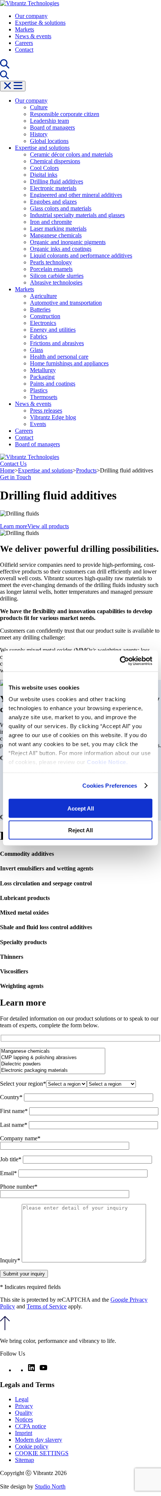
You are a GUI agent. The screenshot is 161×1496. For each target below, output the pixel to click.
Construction (45, 316)
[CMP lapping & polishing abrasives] (52, 1058)
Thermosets (43, 397)
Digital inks (43, 174)
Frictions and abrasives (57, 343)
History (39, 134)
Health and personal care (59, 356)
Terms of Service (47, 1306)
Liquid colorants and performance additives (81, 255)
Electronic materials (53, 188)
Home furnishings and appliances (69, 363)
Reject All (80, 830)
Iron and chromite (51, 222)
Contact (24, 49)
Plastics (39, 390)
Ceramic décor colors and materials (71, 154)
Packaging (42, 377)
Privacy (24, 1406)
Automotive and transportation (66, 302)
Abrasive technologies (56, 282)
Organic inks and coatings (60, 249)
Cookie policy (31, 1446)
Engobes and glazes (53, 201)
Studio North (50, 1486)
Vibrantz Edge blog (53, 417)
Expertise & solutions (40, 22)
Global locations (49, 141)
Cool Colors (44, 168)
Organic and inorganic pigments (68, 242)
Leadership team (49, 121)
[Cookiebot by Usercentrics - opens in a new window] (119, 661)
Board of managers (52, 127)
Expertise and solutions (42, 148)
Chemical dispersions (55, 161)
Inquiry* (11, 1260)
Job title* (11, 1159)
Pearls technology (51, 262)
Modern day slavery (38, 1439)
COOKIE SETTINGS (42, 1453)
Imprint (23, 1433)
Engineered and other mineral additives (76, 195)
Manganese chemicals (56, 235)
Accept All (80, 808)
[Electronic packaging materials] (52, 1070)
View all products (48, 526)
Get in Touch (15, 477)
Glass (36, 350)
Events (38, 424)
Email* (9, 1173)
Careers (24, 43)
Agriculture (43, 296)
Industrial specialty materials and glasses (77, 215)
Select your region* (23, 1083)
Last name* (14, 1125)
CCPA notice (30, 1426)
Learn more (13, 526)
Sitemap (24, 1460)
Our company (31, 16)
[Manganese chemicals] (52, 1051)
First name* (14, 1111)
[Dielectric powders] (52, 1064)
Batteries (40, 309)
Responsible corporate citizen (64, 114)
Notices (24, 1419)
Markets (24, 29)
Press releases (46, 410)
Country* (12, 1097)
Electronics (43, 323)
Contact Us (13, 463)
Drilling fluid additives (56, 181)
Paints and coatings (52, 383)
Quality (24, 1413)
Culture (39, 107)
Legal (21, 1399)
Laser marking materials (58, 228)
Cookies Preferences (109, 785)
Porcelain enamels (51, 269)
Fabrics (38, 336)
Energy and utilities (53, 329)
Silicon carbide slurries (56, 276)
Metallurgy (43, 370)
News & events (33, 36)
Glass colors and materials (60, 208)
